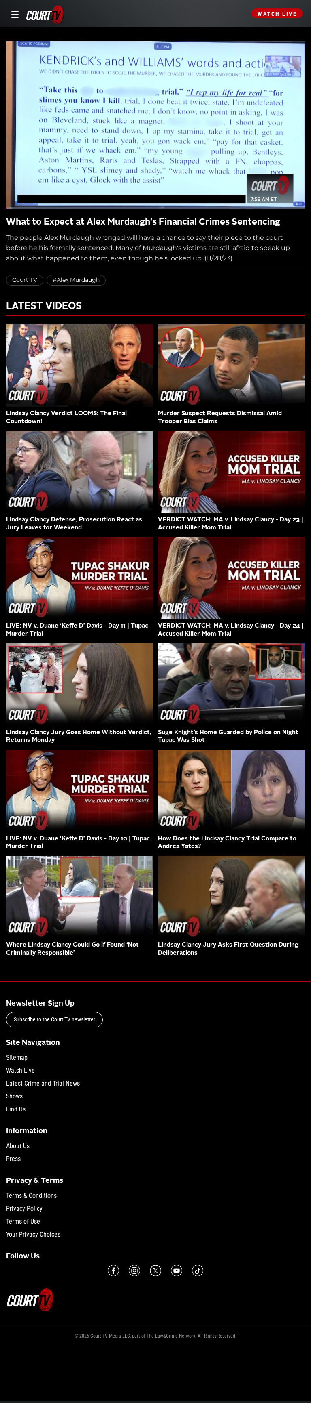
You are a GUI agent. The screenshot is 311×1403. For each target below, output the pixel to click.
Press (13, 1159)
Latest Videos (44, 306)
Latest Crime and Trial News (43, 1083)
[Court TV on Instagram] (134, 1270)
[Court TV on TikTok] (197, 1270)
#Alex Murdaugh (76, 280)
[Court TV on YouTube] (176, 1270)
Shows (14, 1096)
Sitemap (17, 1057)
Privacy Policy (24, 1208)
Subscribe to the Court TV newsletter (54, 1019)
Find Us (16, 1109)
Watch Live (277, 14)
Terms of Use (23, 1221)
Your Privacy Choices (33, 1234)
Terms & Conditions (31, 1195)
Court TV (24, 280)
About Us (18, 1146)
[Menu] (13, 13)
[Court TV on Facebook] (113, 1270)
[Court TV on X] (155, 1270)
